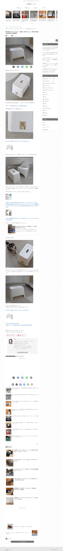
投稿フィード (45, 124)
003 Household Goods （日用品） (11, 356)
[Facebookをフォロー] (21, 352)
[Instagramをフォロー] (23, 352)
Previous (4, 16)
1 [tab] (30, 23)
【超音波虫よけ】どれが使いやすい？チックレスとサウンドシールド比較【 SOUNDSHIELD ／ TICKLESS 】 (50, 70)
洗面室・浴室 (18, 356)
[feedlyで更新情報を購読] (25, 352)
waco (15, 339)
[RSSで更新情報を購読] (27, 352)
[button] (31, 67)
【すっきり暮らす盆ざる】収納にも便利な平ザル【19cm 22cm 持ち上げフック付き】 (50, 54)
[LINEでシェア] (27, 67)
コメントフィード (46, 127)
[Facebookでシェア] (18, 67)
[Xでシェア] (13, 67)
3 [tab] (32, 23)
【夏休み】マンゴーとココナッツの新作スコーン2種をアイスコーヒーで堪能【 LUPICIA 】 (50, 65)
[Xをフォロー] (20, 352)
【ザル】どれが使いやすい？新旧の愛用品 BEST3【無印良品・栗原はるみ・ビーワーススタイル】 (50, 49)
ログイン (44, 122)
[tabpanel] (10, 16)
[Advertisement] (22, 365)
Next (58, 16)
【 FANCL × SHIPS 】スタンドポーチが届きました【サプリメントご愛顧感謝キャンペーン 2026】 (50, 60)
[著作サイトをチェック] (18, 352)
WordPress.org (45, 129)
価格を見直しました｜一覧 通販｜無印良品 (19, 105)
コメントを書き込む (22, 541)
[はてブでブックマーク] (22, 67)
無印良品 (23, 356)
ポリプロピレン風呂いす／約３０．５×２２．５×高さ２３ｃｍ (17, 141)
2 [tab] (31, 23)
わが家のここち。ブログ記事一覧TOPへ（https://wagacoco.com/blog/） (19, 325)
